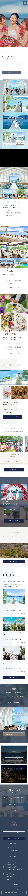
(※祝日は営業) (16, 866)
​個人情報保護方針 (14, 884)
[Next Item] (24, 550)
